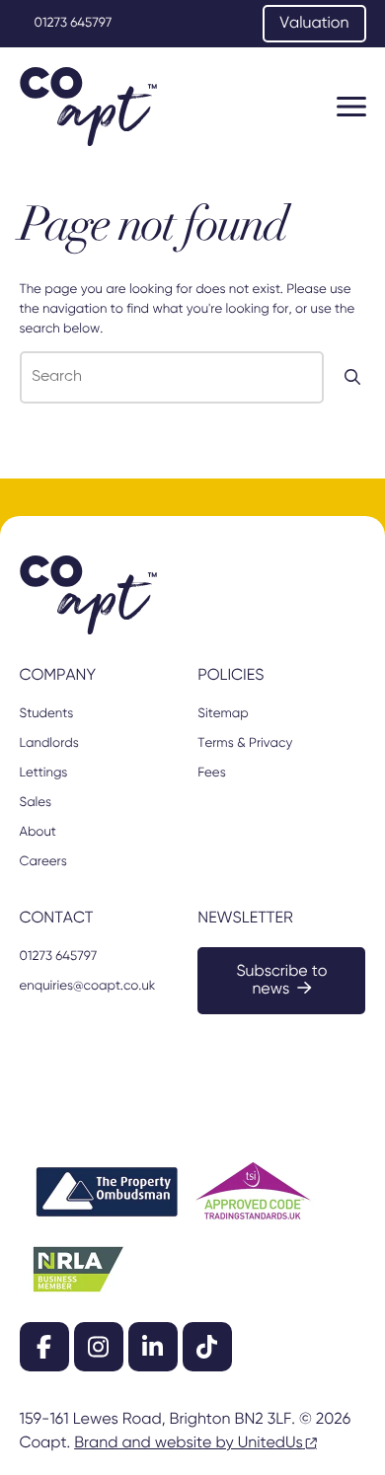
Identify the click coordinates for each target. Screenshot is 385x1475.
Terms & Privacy (244, 743)
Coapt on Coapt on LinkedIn (153, 1346)
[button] (351, 106)
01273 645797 (74, 23)
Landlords (49, 743)
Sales (36, 802)
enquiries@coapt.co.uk (88, 986)
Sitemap (222, 713)
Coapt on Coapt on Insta (98, 1346)
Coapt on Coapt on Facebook (44, 1346)
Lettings (44, 773)
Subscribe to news (281, 980)
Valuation (313, 24)
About (38, 832)
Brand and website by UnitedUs (188, 1443)
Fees (211, 773)
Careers (43, 861)
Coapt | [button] (88, 106)
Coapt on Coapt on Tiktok (207, 1346)
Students (47, 713)
